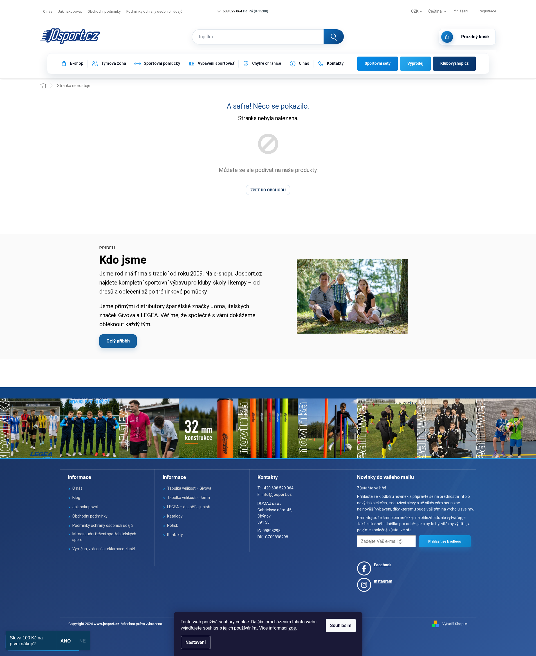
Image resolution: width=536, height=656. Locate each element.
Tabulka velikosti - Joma (188, 497)
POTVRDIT (445, 541)
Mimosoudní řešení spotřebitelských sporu (104, 537)
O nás (47, 11)
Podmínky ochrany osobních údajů (154, 11)
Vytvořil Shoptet (455, 624)
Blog (76, 497)
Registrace (487, 11)
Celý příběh (118, 341)
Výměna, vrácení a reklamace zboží (103, 549)
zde (292, 628)
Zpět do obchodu (268, 190)
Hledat (334, 36)
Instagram (383, 581)
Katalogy (175, 516)
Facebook (382, 565)
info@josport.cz (276, 494)
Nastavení (195, 642)
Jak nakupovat (70, 11)
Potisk (172, 525)
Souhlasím (340, 625)
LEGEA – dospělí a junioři (188, 507)
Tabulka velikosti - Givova (189, 488)
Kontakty (175, 534)
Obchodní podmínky (104, 11)
